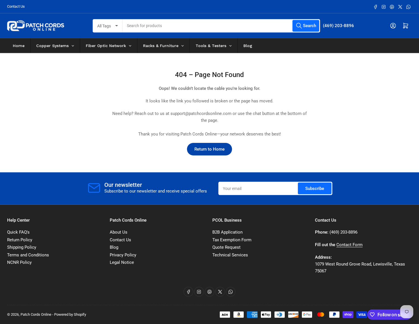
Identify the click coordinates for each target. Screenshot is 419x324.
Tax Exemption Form (231, 239)
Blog (114, 247)
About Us (118, 232)
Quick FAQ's (18, 232)
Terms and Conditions (28, 255)
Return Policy (19, 239)
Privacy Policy (123, 255)
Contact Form (349, 244)
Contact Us (16, 6)
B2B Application (227, 232)
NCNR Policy (19, 262)
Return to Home (209, 149)
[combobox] (221, 26)
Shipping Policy (21, 247)
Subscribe (314, 188)
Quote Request (226, 247)
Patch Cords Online (36, 314)
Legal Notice (122, 262)
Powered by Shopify (70, 314)
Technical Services (230, 255)
